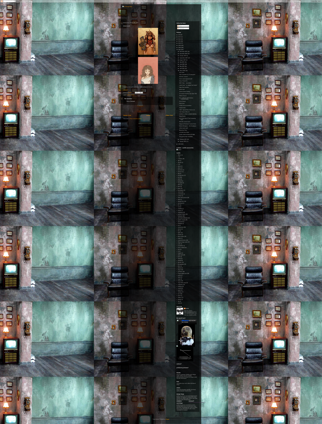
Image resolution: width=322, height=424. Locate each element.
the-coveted (189, 375)
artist (179, 179)
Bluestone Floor (183, 130)
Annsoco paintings (181, 374)
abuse (179, 166)
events (179, 210)
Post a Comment (131, 101)
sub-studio (194, 398)
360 (179, 160)
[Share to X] (139, 93)
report (179, 277)
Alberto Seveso (183, 95)
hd (178, 225)
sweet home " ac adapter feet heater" (188, 85)
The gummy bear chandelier (186, 136)
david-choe (179, 389)
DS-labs (186, 377)
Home (148, 115)
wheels (179, 299)
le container (184, 410)
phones (179, 262)
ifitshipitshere (187, 399)
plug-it (179, 269)
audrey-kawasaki (181, 391)
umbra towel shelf (183, 128)
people (179, 260)
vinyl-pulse (179, 383)
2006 (179, 144)
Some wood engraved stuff (185, 78)
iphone (179, 229)
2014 (179, 34)
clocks (179, 192)
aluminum (180, 169)
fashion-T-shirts (131, 95)
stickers (180, 292)
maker (179, 238)
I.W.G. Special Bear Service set (187, 109)
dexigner (179, 397)
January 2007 (183, 141)
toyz (179, 293)
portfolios (180, 271)
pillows (179, 268)
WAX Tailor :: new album (185, 83)
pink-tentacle (186, 408)
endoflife (180, 208)
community (180, 194)
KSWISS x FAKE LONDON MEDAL (188, 114)
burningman (180, 190)
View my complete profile (190, 315)
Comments (181, 28)
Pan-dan (179, 378)
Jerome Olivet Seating (184, 91)
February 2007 (183, 139)
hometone (188, 405)
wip (178, 301)
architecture (181, 175)
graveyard (180, 221)
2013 (179, 37)
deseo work (182, 89)
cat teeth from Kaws (184, 132)
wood (179, 303)
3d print (179, 162)
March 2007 (183, 70)
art (178, 177)
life (178, 231)
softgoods (180, 284)
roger (179, 279)
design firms (181, 201)
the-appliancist (184, 397)
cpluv (190, 408)
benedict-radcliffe (186, 389)
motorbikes (180, 245)
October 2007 (183, 55)
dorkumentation (180, 377)
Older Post (169, 115)
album (179, 168)
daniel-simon (188, 391)
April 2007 (182, 68)
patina (179, 258)
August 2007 (183, 60)
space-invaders (193, 407)
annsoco (180, 171)
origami (179, 253)
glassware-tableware (183, 218)
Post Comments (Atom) (136, 118)
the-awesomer (189, 406)
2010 (179, 43)
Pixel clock (182, 103)
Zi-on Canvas (182, 101)
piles (179, 266)
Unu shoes (181, 72)
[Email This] (136, 93)
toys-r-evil (184, 383)
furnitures (180, 216)
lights (179, 232)
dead (179, 199)
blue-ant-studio (180, 399)
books (179, 188)
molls (179, 243)
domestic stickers (183, 76)
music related (181, 247)
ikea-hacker (183, 378)
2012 (179, 39)
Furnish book (182, 107)
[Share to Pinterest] (142, 93)
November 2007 (184, 53)
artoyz (178, 384)
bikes (179, 184)
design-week (185, 398)
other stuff (180, 255)
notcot (190, 398)
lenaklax (188, 374)
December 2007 (184, 51)
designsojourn (193, 396)
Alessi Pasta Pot (183, 81)
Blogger (167, 419)
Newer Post (127, 115)
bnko (179, 186)
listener (179, 234)
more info (125, 90)
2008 (179, 47)
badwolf (180, 181)
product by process (181, 396)
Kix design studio (193, 377)
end (179, 206)
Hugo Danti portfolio (184, 87)
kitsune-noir (179, 398)
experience (180, 212)
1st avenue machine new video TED (188, 93)
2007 (179, 49)
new (179, 249)
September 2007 (184, 58)
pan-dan (188, 396)
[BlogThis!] (137, 93)
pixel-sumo (183, 406)
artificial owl (183, 375)
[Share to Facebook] (140, 93)
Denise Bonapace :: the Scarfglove (187, 126)
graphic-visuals (181, 219)
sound (179, 288)
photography (181, 264)
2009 (179, 45)
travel (179, 295)
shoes (179, 280)
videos (179, 297)
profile (179, 275)
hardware (180, 223)
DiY (179, 205)
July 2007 (182, 62)
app (179, 173)
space (179, 290)
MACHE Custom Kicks (184, 121)
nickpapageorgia (186, 407)
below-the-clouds (192, 397)
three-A (194, 383)
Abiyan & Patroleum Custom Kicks (187, 124)
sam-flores (193, 389)
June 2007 (182, 64)
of (178, 251)
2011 (179, 41)
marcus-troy (179, 408)
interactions (180, 227)
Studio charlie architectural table (187, 134)
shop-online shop (182, 282)
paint (179, 256)
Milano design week (182, 242)
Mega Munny (182, 116)
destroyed (180, 203)
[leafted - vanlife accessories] (179, 149)
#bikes (179, 155)
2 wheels (180, 158)
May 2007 (182, 66)
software (180, 286)
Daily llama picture (182, 197)
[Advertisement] (148, 109)
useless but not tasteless (185, 105)
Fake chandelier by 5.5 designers (187, 74)
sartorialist (179, 410)
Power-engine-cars (182, 273)
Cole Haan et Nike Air (184, 112)
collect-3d (189, 383)
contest (179, 195)
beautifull (180, 182)
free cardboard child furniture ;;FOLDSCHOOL (186, 98)
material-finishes (182, 240)
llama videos (181, 236)
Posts (180, 26)
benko (187, 308)
